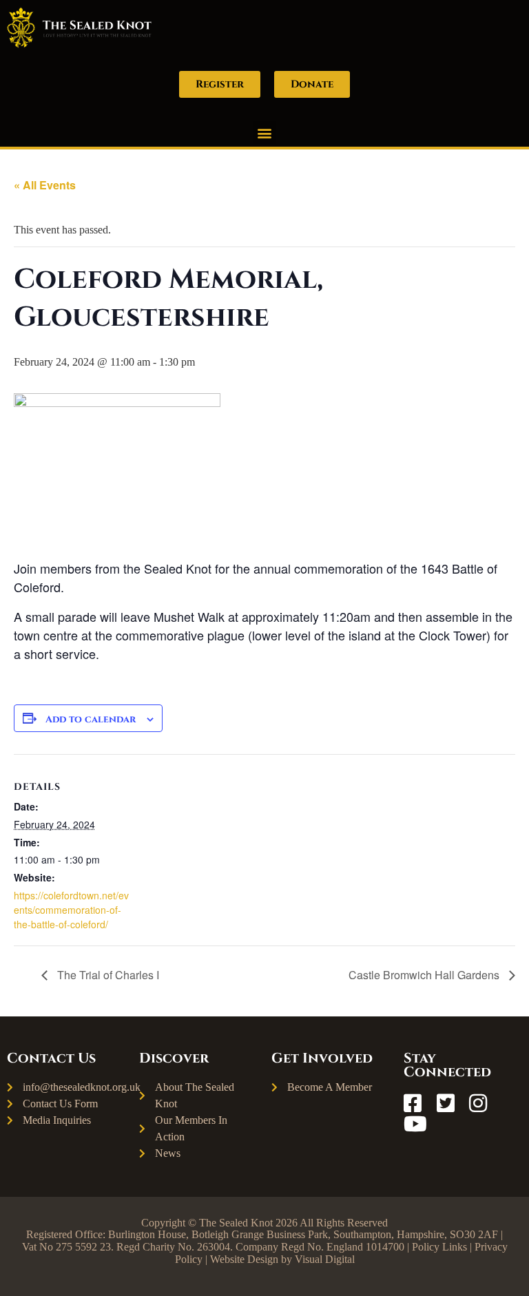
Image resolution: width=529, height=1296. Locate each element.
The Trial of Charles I (106, 975)
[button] (264, 132)
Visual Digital (325, 1259)
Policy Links (439, 1247)
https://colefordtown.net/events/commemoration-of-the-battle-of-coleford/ (71, 909)
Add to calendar (90, 719)
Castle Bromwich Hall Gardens (425, 975)
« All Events (45, 185)
